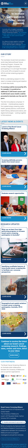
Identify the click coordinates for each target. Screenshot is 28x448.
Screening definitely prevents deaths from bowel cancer (12, 161)
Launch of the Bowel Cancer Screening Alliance (11, 128)
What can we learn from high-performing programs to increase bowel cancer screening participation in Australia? (13, 232)
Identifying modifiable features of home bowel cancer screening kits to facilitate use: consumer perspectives (13, 269)
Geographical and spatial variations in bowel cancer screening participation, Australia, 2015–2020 (14, 306)
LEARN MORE (7, 153)
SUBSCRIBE (14, 355)
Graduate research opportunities (13, 193)
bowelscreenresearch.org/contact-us (14, 422)
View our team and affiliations (10, 439)
